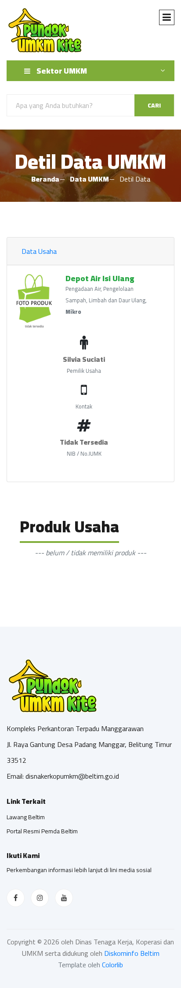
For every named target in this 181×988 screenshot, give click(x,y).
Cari (154, 105)
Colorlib (112, 964)
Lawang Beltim (26, 817)
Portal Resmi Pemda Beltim (42, 831)
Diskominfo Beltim (131, 953)
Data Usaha (39, 251)
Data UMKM (89, 179)
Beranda (45, 179)
